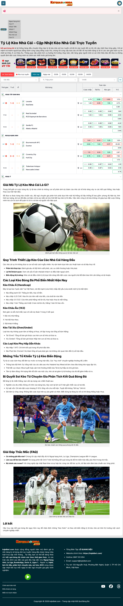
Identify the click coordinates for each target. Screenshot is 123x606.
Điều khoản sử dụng (9, 589)
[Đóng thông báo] (118, 11)
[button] (3, 3)
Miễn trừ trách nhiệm (9, 593)
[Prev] (14, 63)
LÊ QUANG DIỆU (85, 549)
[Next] (119, 63)
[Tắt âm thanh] (120, 80)
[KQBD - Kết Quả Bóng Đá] (61, 3)
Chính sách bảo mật (9, 585)
